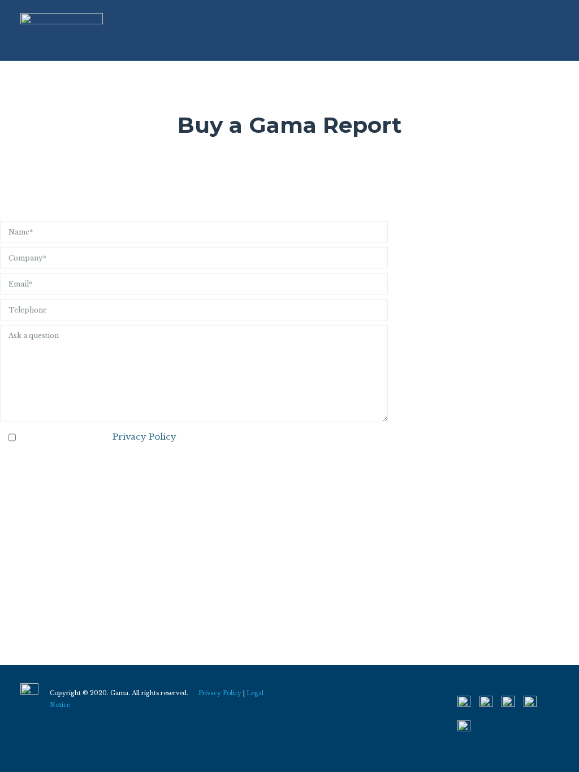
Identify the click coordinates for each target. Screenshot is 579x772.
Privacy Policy (144, 436)
